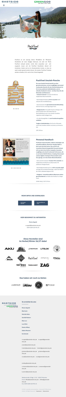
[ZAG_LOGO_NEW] (45, 264)
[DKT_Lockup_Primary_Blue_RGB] (33, 248)
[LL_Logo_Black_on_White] (45, 248)
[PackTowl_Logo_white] (33, 45)
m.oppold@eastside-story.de (33, 225)
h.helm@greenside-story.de (44, 348)
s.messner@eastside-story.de (29, 366)
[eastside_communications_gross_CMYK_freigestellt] (10, 1)
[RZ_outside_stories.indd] (50, 284)
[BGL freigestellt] (21, 246)
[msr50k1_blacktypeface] (9, 256)
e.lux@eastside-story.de (28, 356)
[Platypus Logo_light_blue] (45, 257)
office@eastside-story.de (31, 379)
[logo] (21, 255)
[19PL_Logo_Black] (33, 256)
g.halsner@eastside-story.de (29, 351)
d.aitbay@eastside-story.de (29, 363)
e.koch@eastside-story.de (28, 345)
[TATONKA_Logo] (21, 264)
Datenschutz (46, 391)
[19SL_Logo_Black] (56, 256)
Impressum (39, 391)
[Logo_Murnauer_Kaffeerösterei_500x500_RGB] (57, 245)
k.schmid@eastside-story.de (29, 372)
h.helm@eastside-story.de (29, 348)
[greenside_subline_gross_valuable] (42, 1)
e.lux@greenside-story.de (42, 356)
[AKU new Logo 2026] (9, 247)
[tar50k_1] (33, 265)
